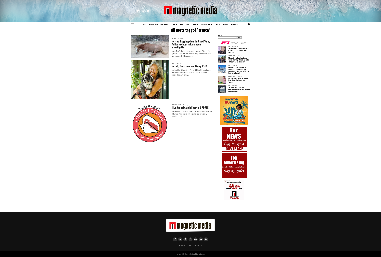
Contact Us (198, 245)
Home (144, 24)
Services (189, 245)
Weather (225, 24)
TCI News (195, 24)
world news (234, 24)
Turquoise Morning (207, 24)
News (181, 24)
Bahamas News (153, 24)
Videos (218, 24)
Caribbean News (165, 24)
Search (220, 36)
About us (182, 245)
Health (175, 24)
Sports (188, 24)
